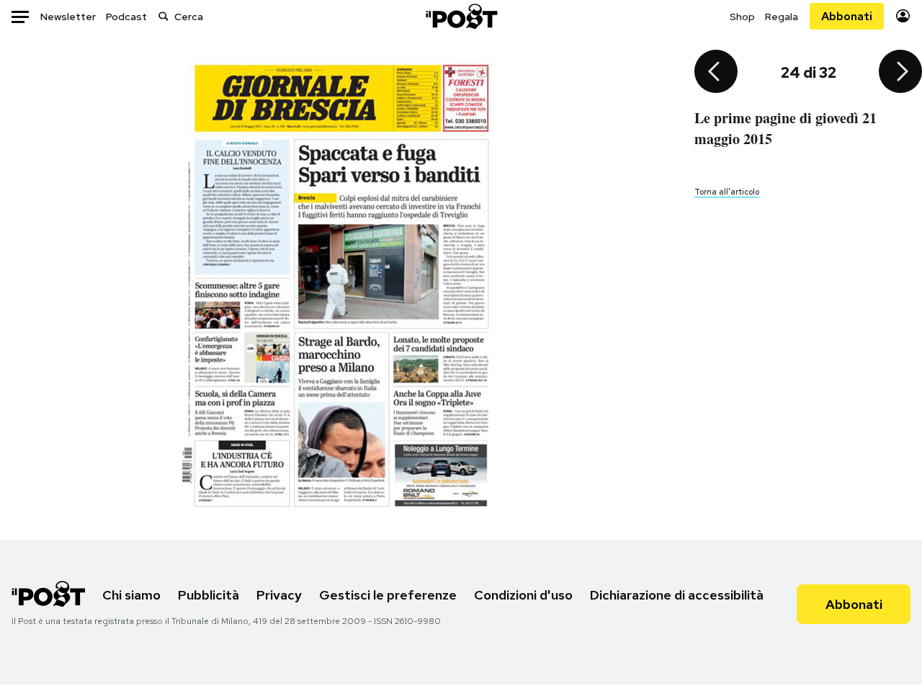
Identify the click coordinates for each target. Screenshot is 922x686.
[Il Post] (461, 16)
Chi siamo (131, 595)
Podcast (126, 16)
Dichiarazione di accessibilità (677, 595)
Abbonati (846, 16)
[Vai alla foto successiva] (900, 73)
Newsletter (68, 16)
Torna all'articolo (726, 192)
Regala (781, 16)
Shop (742, 16)
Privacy (279, 595)
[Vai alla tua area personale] (902, 16)
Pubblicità (208, 595)
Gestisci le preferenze (388, 595)
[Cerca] (163, 16)
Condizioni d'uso (523, 595)
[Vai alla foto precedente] (716, 73)
